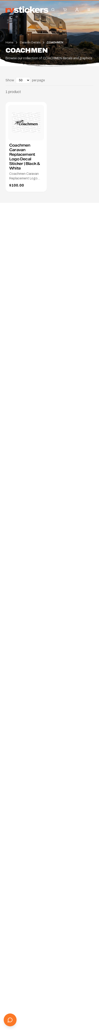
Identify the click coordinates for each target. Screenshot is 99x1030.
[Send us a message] (10, 1019)
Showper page (25, 80)
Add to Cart (30, 134)
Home (9, 42)
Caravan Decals (30, 42)
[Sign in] (77, 9)
